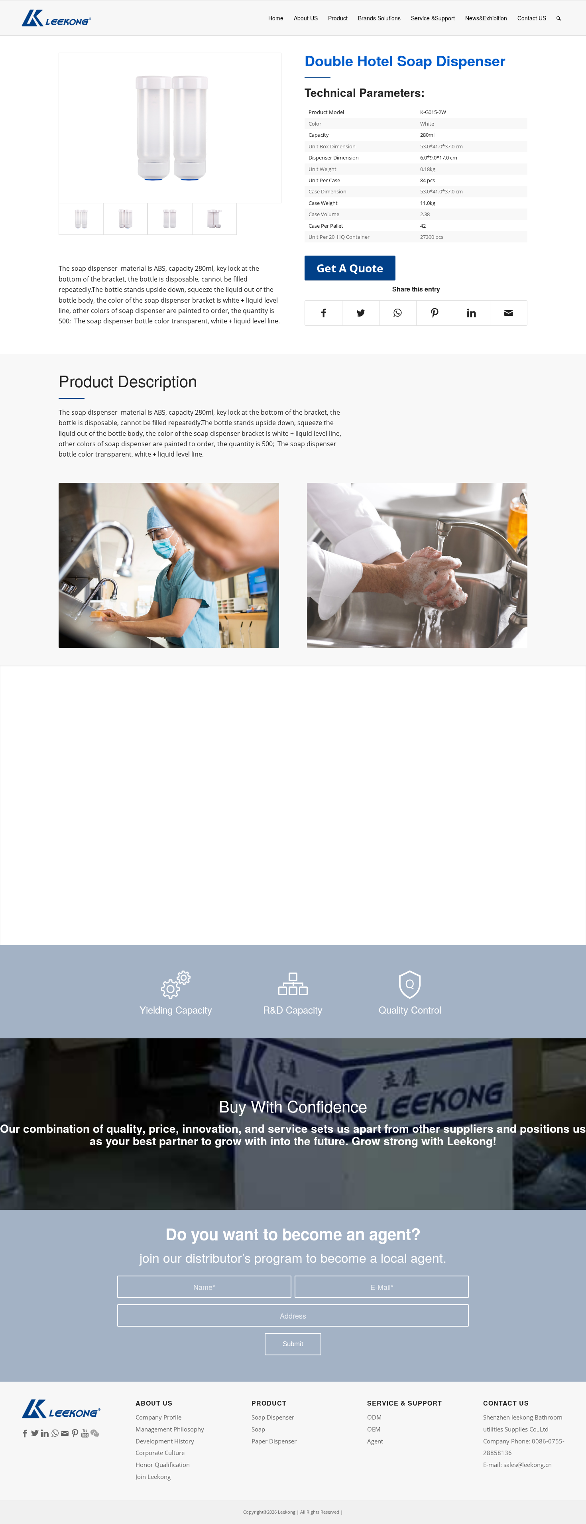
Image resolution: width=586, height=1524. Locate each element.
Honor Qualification (163, 1465)
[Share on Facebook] (323, 313)
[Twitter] (35, 1433)
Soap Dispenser (273, 1417)
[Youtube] (85, 1433)
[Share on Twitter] (360, 313)
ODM (374, 1417)
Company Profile (158, 1417)
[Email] (65, 1433)
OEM (374, 1429)
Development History (165, 1441)
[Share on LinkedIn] (471, 313)
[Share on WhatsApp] (398, 313)
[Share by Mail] (508, 313)
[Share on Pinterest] (435, 313)
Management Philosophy (170, 1429)
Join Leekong (153, 1477)
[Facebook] (25, 1433)
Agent (375, 1441)
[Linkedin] (45, 1433)
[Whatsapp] (55, 1433)
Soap (258, 1429)
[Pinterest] (75, 1433)
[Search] (558, 17)
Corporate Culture (160, 1453)
